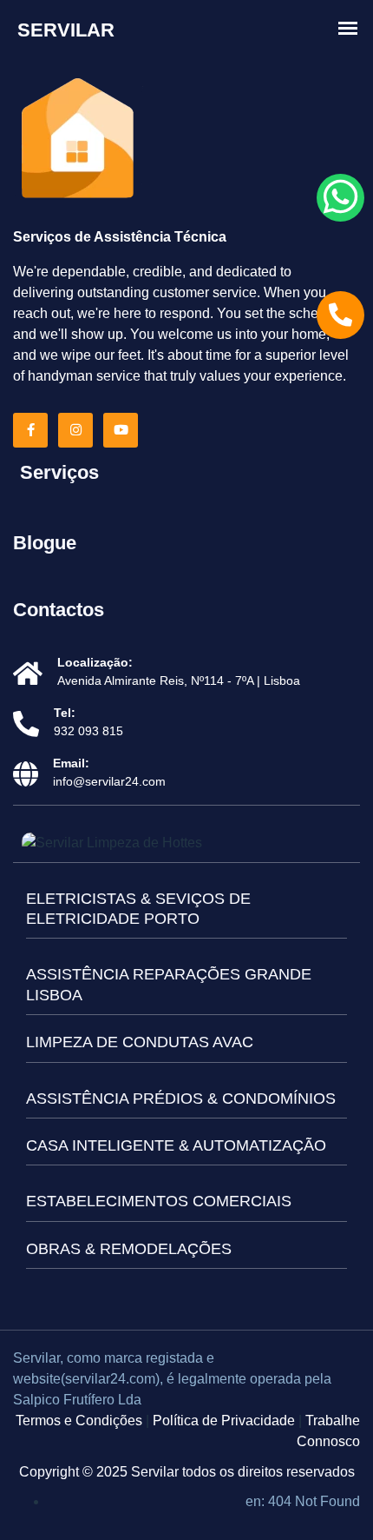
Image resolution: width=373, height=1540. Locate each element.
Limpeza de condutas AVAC (139, 1042)
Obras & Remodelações (129, 1249)
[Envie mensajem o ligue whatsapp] (340, 198)
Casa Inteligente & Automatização (176, 1145)
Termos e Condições (79, 1420)
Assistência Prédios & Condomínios (181, 1098)
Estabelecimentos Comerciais (158, 1201)
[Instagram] (79, 429)
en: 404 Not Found (302, 1501)
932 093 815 (88, 731)
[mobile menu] (348, 28)
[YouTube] (124, 429)
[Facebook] (34, 429)
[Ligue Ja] (340, 315)
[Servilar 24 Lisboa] (78, 140)
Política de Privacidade (224, 1420)
